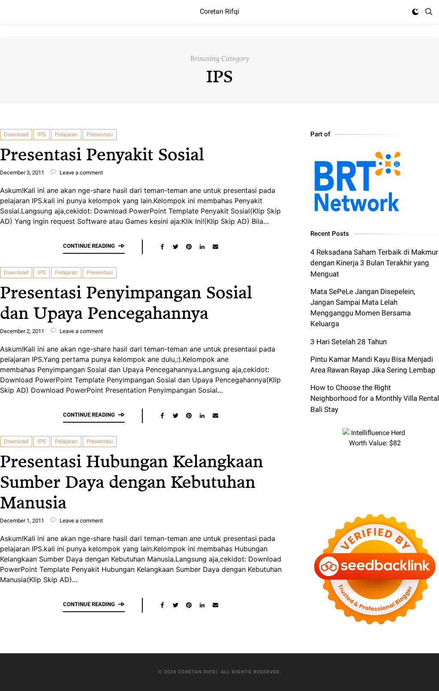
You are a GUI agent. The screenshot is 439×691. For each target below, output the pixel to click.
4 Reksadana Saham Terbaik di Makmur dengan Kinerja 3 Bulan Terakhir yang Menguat (374, 263)
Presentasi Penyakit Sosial (102, 153)
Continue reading (89, 246)
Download (16, 134)
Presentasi (100, 134)
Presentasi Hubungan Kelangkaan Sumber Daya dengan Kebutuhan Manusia (131, 481)
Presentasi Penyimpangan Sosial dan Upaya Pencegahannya (126, 302)
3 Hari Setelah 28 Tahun (348, 341)
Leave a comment (80, 172)
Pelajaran (66, 134)
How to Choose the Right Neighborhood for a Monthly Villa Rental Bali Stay (374, 398)
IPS (41, 134)
